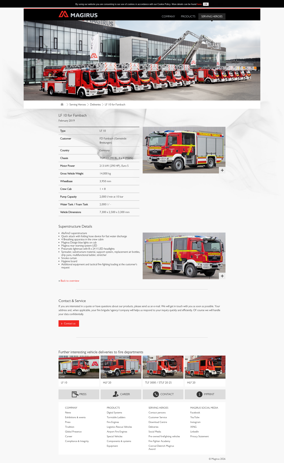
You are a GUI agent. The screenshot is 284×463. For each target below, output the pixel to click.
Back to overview (69, 280)
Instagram (195, 422)
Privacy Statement (199, 436)
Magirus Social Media (204, 407)
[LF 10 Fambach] (184, 150)
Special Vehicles (114, 436)
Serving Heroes (212, 16)
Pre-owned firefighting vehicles (164, 436)
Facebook (195, 412)
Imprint (209, 394)
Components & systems (119, 441)
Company (168, 16)
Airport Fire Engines (117, 431)
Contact (167, 394)
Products (188, 16)
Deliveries (95, 104)
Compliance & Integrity (77, 441)
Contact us (69, 323)
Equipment (112, 445)
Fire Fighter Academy (159, 441)
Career (125, 394)
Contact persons (157, 412)
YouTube (194, 417)
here (199, 4)
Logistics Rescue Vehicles (119, 426)
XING (193, 426)
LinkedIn (194, 431)
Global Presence (73, 431)
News (68, 412)
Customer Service (158, 417)
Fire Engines (113, 422)
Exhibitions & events (75, 417)
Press (82, 394)
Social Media (155, 431)
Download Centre (158, 422)
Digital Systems (114, 412)
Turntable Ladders (116, 417)
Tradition (69, 426)
